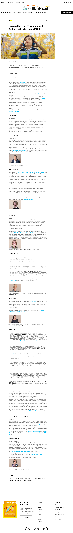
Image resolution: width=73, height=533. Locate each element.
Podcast (43, 98)
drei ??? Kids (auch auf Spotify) (20, 150)
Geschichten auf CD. (28, 199)
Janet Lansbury (37, 432)
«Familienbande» (15, 130)
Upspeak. (25, 219)
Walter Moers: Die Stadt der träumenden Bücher (24, 232)
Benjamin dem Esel (38, 455)
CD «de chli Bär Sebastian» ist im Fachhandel (20, 451)
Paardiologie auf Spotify (14, 111)
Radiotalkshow (23, 82)
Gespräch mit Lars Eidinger (34, 431)
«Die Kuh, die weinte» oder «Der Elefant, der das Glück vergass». (23, 345)
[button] (45, 20)
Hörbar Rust (39, 93)
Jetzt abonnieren (67, 12)
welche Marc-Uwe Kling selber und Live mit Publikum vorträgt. (29, 340)
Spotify (13, 353)
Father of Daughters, (37, 424)
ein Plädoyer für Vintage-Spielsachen (36, 410)
